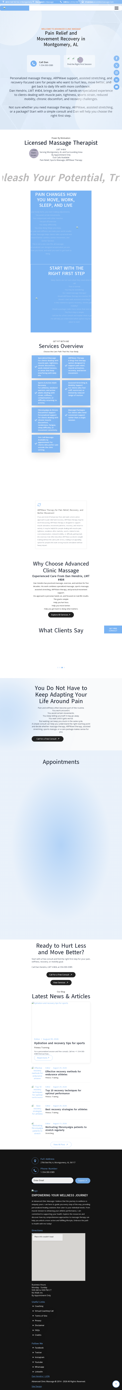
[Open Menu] (116, 8)
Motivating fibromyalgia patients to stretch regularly (66, 1128)
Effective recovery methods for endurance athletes (63, 1072)
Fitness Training (41, 1046)
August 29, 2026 (60, 1067)
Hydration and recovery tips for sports (59, 1042)
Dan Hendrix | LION (41, 1375)
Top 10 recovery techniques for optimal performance (63, 1091)
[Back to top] (116, 1384)
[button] (57, 666)
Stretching (49, 1132)
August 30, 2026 (50, 1038)
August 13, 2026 (60, 1123)
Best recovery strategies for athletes (66, 1108)
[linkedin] (116, 80)
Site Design (37, 1385)
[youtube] (116, 87)
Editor (37, 1038)
